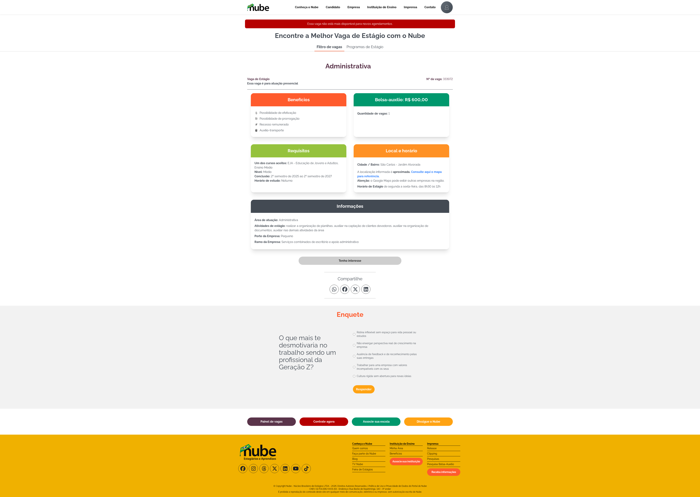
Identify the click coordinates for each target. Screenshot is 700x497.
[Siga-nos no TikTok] (306, 468)
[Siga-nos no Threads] (264, 468)
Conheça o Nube (306, 7)
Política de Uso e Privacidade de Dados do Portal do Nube (398, 486)
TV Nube (357, 464)
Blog (355, 458)
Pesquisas (433, 458)
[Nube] (269, 7)
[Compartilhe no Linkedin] (365, 289)
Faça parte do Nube (364, 453)
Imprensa (410, 7)
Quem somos (360, 448)
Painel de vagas (271, 421)
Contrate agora (324, 421)
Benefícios (396, 453)
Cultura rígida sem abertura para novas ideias (384, 376)
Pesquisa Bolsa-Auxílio (440, 464)
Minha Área (396, 448)
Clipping (432, 453)
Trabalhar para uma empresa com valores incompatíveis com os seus (382, 367)
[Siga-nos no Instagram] (253, 468)
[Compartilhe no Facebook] (344, 289)
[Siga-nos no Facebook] (242, 468)
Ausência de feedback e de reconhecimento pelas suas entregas (387, 356)
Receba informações (443, 472)
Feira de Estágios (362, 469)
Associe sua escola (376, 421)
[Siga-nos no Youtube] (295, 468)
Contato (430, 7)
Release (432, 448)
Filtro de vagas (329, 47)
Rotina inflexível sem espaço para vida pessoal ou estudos (386, 334)
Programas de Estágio (365, 47)
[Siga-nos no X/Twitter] (274, 468)
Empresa (353, 7)
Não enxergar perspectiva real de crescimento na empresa (386, 345)
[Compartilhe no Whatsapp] (334, 289)
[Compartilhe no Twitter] (355, 289)
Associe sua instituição (406, 461)
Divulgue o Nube (428, 421)
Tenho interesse (350, 260)
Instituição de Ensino (381, 7)
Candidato (333, 7)
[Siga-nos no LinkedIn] (285, 468)
